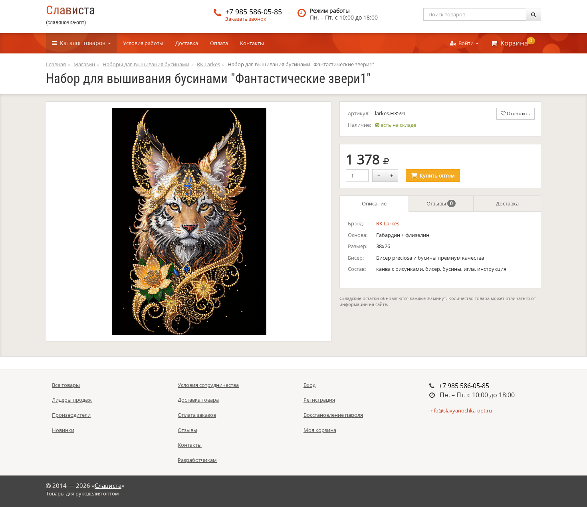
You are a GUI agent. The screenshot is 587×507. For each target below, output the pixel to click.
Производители (71, 414)
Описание (374, 203)
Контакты (252, 43)
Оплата (219, 43)
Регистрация (319, 399)
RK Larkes (387, 223)
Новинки (63, 430)
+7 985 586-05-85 (253, 11)
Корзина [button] (514, 42)
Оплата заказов (197, 414)
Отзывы (439, 203)
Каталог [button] (81, 43)
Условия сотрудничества (208, 385)
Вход (309, 385)
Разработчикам (197, 460)
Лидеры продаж (72, 399)
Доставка (186, 43)
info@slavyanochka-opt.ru (460, 410)
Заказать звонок (245, 18)
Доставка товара (198, 399)
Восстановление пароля (333, 414)
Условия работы (143, 43)
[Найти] (533, 14)
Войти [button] (465, 43)
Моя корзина (319, 430)
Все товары (66, 385)
